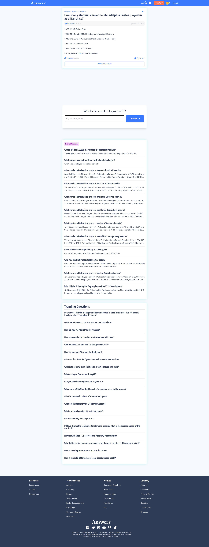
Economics (70, 516)
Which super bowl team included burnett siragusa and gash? (91, 367)
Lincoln (81, 53)
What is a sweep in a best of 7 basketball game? (85, 396)
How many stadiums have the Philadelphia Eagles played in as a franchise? (103, 16)
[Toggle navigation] (142, 3)
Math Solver (108, 503)
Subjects (67, 11)
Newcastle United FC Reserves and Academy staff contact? (90, 435)
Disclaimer (145, 503)
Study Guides (109, 498)
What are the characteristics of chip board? (83, 411)
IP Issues (144, 512)
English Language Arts (75, 503)
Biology (69, 494)
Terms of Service (147, 494)
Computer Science (73, 512)
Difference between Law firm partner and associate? (88, 322)
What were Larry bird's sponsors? (79, 418)
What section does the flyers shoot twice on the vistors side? (91, 359)
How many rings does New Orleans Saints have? (85, 450)
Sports (74, 11)
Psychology (70, 507)
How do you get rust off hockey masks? (82, 330)
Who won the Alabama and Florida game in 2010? (86, 344)
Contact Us (145, 489)
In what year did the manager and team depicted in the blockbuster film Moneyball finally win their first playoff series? (101, 313)
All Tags (32, 489)
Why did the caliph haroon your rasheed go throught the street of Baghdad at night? (102, 443)
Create (158, 3)
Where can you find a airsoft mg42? (80, 374)
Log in (176, 3)
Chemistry (70, 489)
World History (71, 498)
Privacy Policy (146, 498)
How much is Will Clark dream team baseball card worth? (90, 458)
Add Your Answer (104, 64)
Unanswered (34, 494)
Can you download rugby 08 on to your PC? (83, 381)
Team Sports (82, 11)
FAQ (105, 507)
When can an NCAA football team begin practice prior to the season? (95, 389)
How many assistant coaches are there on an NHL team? (89, 337)
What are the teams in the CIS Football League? (85, 403)
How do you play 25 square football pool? (83, 352)
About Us (144, 485)
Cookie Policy (146, 507)
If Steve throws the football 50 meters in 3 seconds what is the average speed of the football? (102, 427)
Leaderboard (34, 485)
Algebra (69, 485)
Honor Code (108, 489)
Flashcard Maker (110, 494)
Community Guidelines (112, 485)
